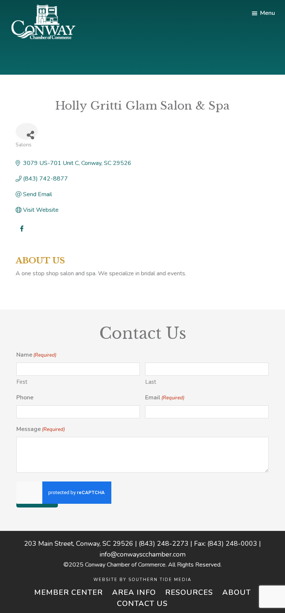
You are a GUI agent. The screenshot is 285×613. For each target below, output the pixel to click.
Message (40, 429)
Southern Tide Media (159, 580)
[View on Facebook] (22, 233)
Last (150, 382)
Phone (24, 397)
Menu (267, 13)
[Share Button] (27, 131)
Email (164, 397)
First (21, 382)
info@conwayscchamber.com (142, 554)
